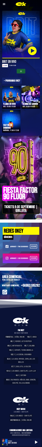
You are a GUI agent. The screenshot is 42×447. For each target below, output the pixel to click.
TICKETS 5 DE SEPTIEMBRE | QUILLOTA (21, 209)
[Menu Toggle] (4, 4)
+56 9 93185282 (26, 433)
